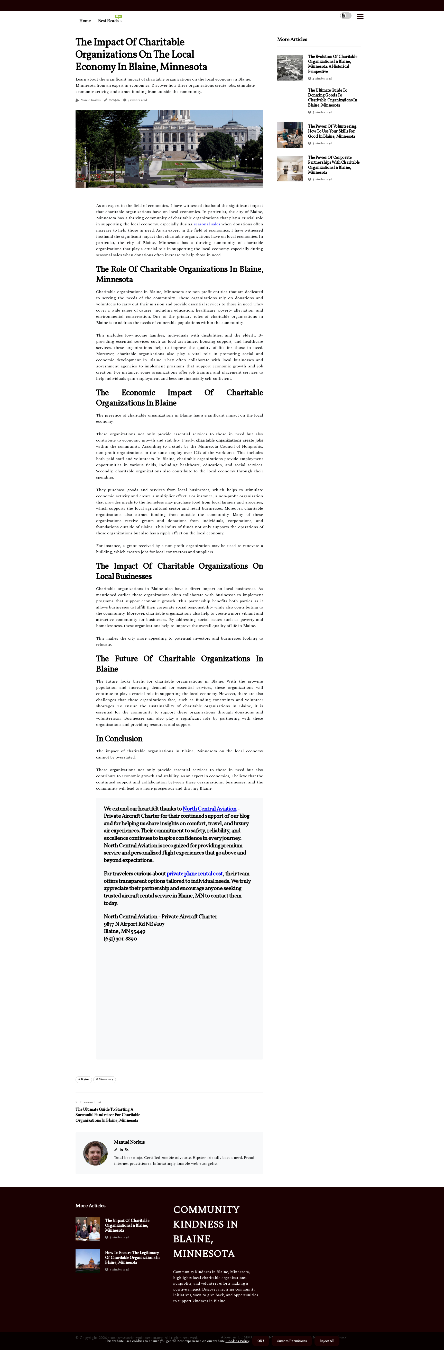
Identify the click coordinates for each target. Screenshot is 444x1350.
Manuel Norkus (91, 100)
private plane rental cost (195, 874)
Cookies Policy (237, 1341)
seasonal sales (207, 224)
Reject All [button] (327, 1341)
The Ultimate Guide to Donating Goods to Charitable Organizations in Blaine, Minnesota (332, 98)
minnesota (106, 1080)
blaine (85, 1080)
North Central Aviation (209, 809)
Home (84, 21)
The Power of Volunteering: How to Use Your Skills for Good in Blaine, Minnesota (332, 131)
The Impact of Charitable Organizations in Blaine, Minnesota (127, 1226)
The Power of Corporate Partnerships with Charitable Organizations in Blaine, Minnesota (334, 165)
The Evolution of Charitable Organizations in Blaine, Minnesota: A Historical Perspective (332, 64)
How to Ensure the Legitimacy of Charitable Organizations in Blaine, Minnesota (132, 1258)
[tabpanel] (169, 149)
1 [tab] (169, 181)
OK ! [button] (260, 1341)
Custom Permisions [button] (292, 1341)
